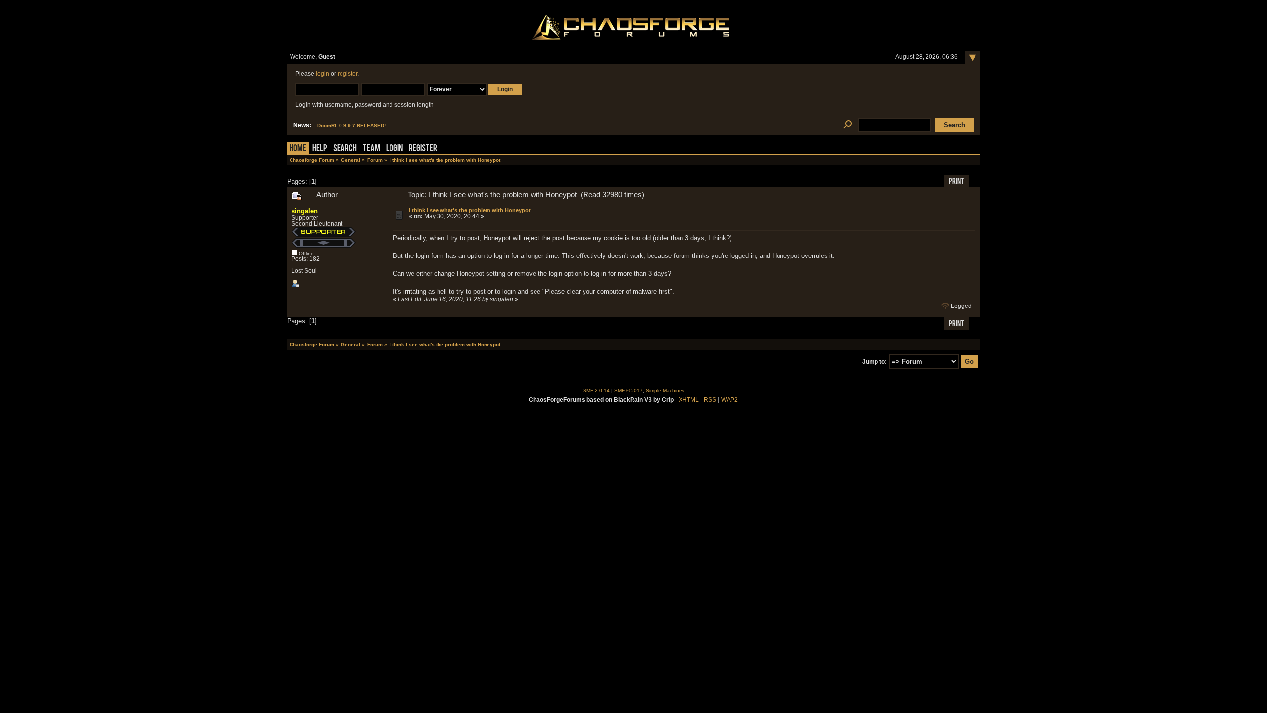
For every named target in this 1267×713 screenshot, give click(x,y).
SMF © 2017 (628, 390)
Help (319, 149)
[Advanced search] (847, 125)
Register (423, 149)
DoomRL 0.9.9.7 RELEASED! (351, 125)
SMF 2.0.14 (596, 390)
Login (394, 149)
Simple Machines (665, 390)
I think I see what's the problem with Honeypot (470, 210)
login (322, 74)
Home (298, 149)
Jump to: (874, 362)
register (347, 74)
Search (345, 149)
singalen (305, 211)
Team (371, 149)
